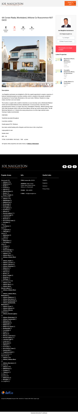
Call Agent (66, 37)
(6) (4, 365)
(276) (6, 251)
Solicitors (45, 186)
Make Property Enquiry (66, 41)
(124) (7, 281)
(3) (8, 191)
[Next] (49, 59)
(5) (7, 200)
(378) (7, 182)
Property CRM (27, 398)
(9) (6, 189)
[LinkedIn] (69, 166)
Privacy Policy (46, 189)
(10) (6, 193)
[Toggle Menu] (75, 3)
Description (5, 90)
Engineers (45, 183)
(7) (7, 184)
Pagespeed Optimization (36, 412)
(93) (5, 180)
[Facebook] (64, 166)
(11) (8, 213)
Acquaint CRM (15, 398)
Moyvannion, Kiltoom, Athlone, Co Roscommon (69, 60)
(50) (5, 197)
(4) (7, 202)
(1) (5, 186)
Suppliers (45, 180)
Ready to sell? (70, 3)
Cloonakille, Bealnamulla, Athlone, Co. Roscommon (69, 72)
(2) (6, 187)
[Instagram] (75, 166)
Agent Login (36, 398)
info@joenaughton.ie (66, 34)
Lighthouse (44, 412)
